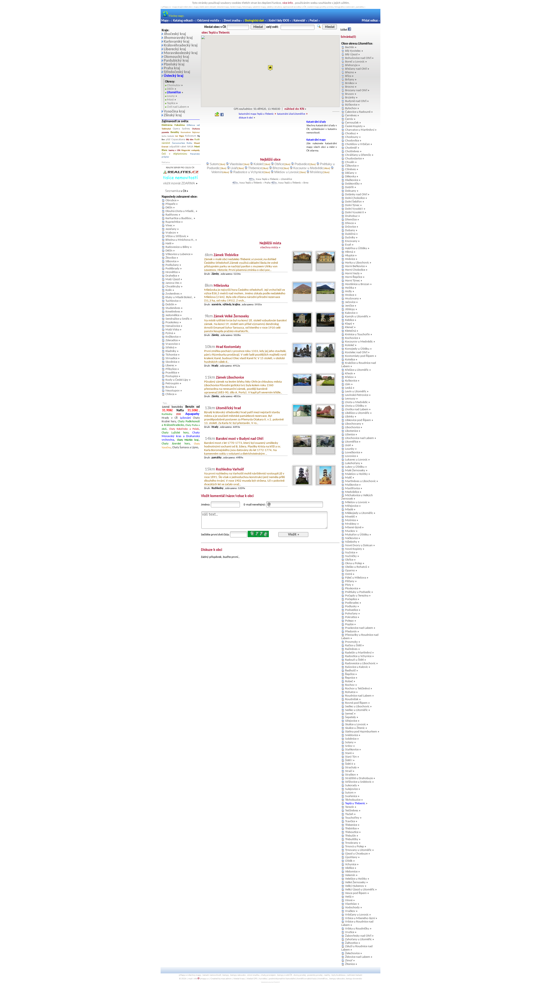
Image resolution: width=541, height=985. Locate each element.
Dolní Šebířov (353, 201)
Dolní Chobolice (355, 198)
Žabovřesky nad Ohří (358, 935)
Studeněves (172, 308)
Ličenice (350, 434)
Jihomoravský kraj (178, 38)
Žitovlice (170, 257)
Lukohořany (352, 463)
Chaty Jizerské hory (176, 443)
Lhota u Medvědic (356, 402)
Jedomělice (172, 315)
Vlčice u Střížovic (175, 236)
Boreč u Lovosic (355, 61)
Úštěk (348, 861)
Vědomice (351, 871)
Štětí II (349, 764)
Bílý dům (189, 140)
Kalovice (350, 313)
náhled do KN (294, 108)
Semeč (349, 713)
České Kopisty (354, 126)
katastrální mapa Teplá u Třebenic (256, 114)
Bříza (348, 76)
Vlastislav (236, 164)
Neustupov (172, 390)
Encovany (351, 241)
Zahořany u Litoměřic (358, 939)
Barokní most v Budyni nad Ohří (239, 439)
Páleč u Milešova (355, 577)
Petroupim (172, 383)
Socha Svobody (168, 136)
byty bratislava (338, 975)
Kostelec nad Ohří (356, 352)
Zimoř (348, 960)
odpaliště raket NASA (181, 146)
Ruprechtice (172, 222)
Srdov (348, 746)
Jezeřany (170, 229)
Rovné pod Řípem (356, 703)
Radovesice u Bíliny (177, 247)
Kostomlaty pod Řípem (359, 356)
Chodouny (351, 137)
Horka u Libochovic (357, 262)
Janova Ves (172, 283)
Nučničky (351, 556)
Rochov (350, 685)
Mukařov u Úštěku (357, 534)
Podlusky (351, 606)
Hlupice (349, 255)
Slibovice (170, 261)
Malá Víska (172, 329)
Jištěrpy (350, 309)
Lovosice (350, 456)
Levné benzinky (172, 407)
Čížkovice (351, 165)
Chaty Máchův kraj (187, 440)
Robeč (349, 681)
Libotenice (351, 431)
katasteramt (264, 982)
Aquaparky (192, 414)
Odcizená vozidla (208, 20)
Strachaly (351, 767)
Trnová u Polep (354, 846)
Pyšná (169, 333)
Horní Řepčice (353, 277)
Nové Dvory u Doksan (359, 545)
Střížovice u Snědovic (358, 782)
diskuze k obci (246, 118)
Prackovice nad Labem (359, 628)
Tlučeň (349, 814)
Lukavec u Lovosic (356, 459)
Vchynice (350, 864)
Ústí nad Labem (177, 107)
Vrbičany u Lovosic (357, 914)
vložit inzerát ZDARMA (179, 183)
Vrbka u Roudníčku (357, 928)
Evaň (348, 244)
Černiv (349, 119)
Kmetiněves (172, 311)
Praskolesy (172, 322)
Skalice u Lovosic (355, 724)
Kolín (168, 290)
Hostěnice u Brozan (357, 284)
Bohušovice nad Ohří (358, 58)
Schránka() (348, 37)
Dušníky (350, 237)
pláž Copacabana (175, 139)
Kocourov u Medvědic (308, 168)
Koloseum (190, 136)
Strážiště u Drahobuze (359, 778)
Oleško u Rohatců (356, 567)
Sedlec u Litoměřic (356, 710)
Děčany (349, 173)
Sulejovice (351, 789)
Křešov (349, 377)
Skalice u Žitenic (355, 728)
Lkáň (234, 168)
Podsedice (302, 164)
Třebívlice (351, 828)
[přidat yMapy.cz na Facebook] (349, 29)
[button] (270, 68)
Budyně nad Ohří (355, 101)
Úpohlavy (351, 857)
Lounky (349, 449)
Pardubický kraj (176, 61)
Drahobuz (351, 216)
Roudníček (351, 699)
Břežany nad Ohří (356, 69)
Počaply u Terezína (356, 595)
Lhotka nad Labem (356, 409)
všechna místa (269, 247)
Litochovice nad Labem (359, 438)
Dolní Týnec (352, 205)
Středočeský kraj (177, 72)
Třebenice (255, 168)
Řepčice (350, 674)
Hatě (168, 243)
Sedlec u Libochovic (357, 706)
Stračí (348, 771)
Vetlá (348, 896)
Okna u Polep (353, 563)
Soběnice (351, 738)
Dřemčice (351, 219)
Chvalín (349, 162)
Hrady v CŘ (170, 418)
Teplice (171, 103)
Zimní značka (232, 20)
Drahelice (171, 275)
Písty (348, 585)
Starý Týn (351, 756)
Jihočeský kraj (175, 34)
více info (287, 3)
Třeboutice (351, 832)
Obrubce (170, 200)
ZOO (178, 414)
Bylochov (351, 108)
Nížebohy (351, 541)
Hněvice (350, 259)
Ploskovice (351, 588)
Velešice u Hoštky (356, 878)
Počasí (314, 20)
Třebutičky (351, 839)
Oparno (350, 570)
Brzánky (350, 97)
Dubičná (350, 234)
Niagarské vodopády (190, 150)
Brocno (349, 86)
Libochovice (352, 427)
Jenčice (349, 305)
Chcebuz (350, 133)
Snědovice (351, 735)
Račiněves (351, 649)
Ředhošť (350, 670)
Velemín (217, 172)
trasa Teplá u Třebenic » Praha (254, 183)
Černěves (351, 115)
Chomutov (173, 85)
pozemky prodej (314, 975)
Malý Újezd (172, 279)
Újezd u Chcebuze (356, 853)
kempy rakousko (238, 975)
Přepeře (170, 204)
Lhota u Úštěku (354, 406)
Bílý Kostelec (353, 51)
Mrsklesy (316, 172)
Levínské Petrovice (356, 395)
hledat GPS (252, 979)
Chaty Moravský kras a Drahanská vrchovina (181, 436)
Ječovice (350, 302)
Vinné (348, 900)
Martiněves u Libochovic (360, 481)
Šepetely (350, 717)
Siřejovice (351, 721)
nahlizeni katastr (354, 975)
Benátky (175, 132)
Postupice (171, 376)
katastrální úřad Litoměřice (291, 114)
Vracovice (171, 344)
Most (170, 99)
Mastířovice (352, 488)
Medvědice (352, 492)
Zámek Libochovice (230, 377)
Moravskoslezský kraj (181, 53)
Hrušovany (352, 298)
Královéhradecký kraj (181, 45)
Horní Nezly (352, 273)
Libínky (349, 416)
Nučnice (350, 552)
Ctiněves (350, 169)
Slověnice (171, 362)
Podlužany (172, 265)
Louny (171, 96)
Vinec (168, 225)
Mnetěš (350, 516)
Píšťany (349, 581)
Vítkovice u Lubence (177, 254)
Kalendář (299, 20)
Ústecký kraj (173, 76)
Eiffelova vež (193, 125)
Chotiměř (351, 147)
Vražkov (350, 911)
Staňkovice (352, 749)
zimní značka (253, 975)
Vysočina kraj (174, 112)
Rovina (169, 387)
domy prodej (300, 975)
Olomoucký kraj (176, 57)
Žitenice (350, 964)
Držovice (350, 226)
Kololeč (259, 164)
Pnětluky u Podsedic (358, 592)
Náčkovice (351, 538)
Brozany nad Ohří (356, 90)
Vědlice (349, 868)
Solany (349, 742)
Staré (348, 753)
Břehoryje (351, 65)
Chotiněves (352, 151)
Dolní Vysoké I (354, 209)
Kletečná (350, 331)
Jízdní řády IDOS (278, 20)
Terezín (349, 807)
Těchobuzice (353, 800)
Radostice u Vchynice (248, 172)
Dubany (350, 230)
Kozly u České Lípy (176, 380)
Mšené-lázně (353, 527)
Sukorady (351, 785)
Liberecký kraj (175, 49)
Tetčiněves (351, 810)
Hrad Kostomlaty (228, 347)
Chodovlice (352, 140)
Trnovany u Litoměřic (358, 850)
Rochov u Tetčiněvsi (357, 688)
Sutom (214, 164)
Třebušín (350, 835)
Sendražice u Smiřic (177, 319)
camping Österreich (274, 982)
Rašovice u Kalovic (356, 667)
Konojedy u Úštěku (357, 349)
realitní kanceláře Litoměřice (292, 979)
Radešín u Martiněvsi (358, 652)
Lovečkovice (352, 452)
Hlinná (349, 252)
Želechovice (352, 953)
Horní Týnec (352, 280)
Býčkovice (351, 104)
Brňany (349, 79)
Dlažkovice (351, 180)
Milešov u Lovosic (286, 172)
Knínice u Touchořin (357, 334)
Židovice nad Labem (357, 957)
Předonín (351, 631)
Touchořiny (352, 817)
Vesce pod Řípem (356, 893)
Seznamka (172, 191)
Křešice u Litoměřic (357, 370)
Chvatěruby (172, 286)
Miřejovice (351, 506)
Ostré (348, 574)
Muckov (350, 531)
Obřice (279, 164)
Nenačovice (172, 326)
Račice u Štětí (353, 645)
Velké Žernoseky (355, 882)
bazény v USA (174, 150)
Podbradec (352, 603)
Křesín (349, 373)
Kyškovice (351, 380)
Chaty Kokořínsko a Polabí (184, 429)
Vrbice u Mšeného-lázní (360, 918)
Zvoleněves (172, 293)
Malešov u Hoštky (356, 474)
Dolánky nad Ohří (356, 194)
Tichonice (171, 354)
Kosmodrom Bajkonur (190, 132)
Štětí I (348, 760)
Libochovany (353, 423)
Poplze (349, 624)
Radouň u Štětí (354, 660)
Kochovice (351, 338)
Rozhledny (167, 414)
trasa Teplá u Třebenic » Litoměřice (274, 179)
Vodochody (352, 907)
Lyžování (185, 418)
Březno (278, 168)
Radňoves (171, 214)
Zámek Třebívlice (226, 255)
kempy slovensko (354, 979)
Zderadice (171, 340)
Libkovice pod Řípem (358, 420)
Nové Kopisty (353, 549)
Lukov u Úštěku (355, 467)
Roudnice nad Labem (358, 695)
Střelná (169, 347)
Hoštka (349, 287)
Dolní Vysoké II (354, 212)
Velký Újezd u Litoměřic (359, 889)
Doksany (350, 191)
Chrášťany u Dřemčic (358, 155)
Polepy (349, 620)
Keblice (349, 320)
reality (327, 975)
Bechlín (349, 47)
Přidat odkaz (370, 20)
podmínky (274, 979)
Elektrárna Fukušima (173, 125)
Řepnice (350, 677)
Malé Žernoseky (355, 470)
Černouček (352, 122)
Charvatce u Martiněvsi (359, 130)
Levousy (350, 398)
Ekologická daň (254, 20)
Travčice (350, 821)
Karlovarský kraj (176, 42)
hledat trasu (239, 979)
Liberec (169, 365)
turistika (263, 979)
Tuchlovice (172, 301)
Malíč (348, 477)
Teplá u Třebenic (355, 803)
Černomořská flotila (182, 143)
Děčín (170, 89)
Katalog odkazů (183, 20)
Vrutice (349, 932)
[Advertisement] (253, 130)
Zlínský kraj (173, 115)
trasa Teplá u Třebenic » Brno (293, 183)
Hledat (258, 27)
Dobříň (349, 187)
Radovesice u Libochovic (360, 663)
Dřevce (349, 223)
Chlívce (169, 394)
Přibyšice (171, 369)
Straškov (350, 774)
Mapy (165, 20)
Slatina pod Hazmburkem (361, 731)
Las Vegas (179, 136)
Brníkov (350, 83)
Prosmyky (351, 642)
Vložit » (293, 534)
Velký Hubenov (354, 886)
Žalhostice (351, 943)
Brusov (349, 94)
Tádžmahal (166, 129)
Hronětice (171, 272)
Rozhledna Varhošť (230, 469)
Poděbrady (172, 268)
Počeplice (351, 599)
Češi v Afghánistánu (174, 154)
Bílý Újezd (351, 54)
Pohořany (351, 613)
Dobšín (169, 304)
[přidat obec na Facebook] (222, 115)
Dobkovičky (352, 183)
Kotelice (350, 359)
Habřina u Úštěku (356, 248)
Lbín (347, 384)
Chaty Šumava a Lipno (185, 447)
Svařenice (351, 796)
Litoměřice (174, 92)
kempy (226, 975)
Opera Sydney (181, 128)
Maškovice (351, 484)
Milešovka (221, 286)
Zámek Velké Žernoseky (231, 316)
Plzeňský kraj (174, 64)
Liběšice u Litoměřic (357, 413)
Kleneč (349, 327)
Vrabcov (170, 232)
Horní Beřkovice (355, 266)
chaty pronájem (268, 975)
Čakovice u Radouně (357, 112)
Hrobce (349, 295)
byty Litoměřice (319, 979)
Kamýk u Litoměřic (356, 316)
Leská (348, 388)
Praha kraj (172, 68)
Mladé (349, 509)
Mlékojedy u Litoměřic (359, 513)
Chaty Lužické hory (175, 432)
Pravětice (171, 372)
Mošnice (350, 520)
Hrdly (348, 291)
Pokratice (351, 617)
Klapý (348, 323)
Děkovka (350, 176)
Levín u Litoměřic (355, 391)
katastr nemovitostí (212, 975)
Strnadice (171, 358)
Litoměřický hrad (228, 408)
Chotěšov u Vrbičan (357, 144)
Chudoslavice (353, 158)
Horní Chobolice (355, 270)
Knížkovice (172, 336)
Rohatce (350, 692)
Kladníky (170, 351)
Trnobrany (351, 843)
